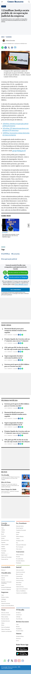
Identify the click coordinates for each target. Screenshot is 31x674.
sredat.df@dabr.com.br (21, 284)
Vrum (3, 610)
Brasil (2, 534)
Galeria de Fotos (20, 586)
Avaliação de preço (5, 621)
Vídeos (2, 623)
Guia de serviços (20, 580)
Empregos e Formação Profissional (6, 582)
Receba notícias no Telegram (18, 277)
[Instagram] (15, 661)
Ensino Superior (19, 528)
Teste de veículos (5, 618)
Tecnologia (3, 550)
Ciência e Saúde (4, 544)
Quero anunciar (4, 575)
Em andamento (19, 558)
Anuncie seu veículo (5, 614)
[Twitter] (9, 48)
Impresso (4, 592)
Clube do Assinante (5, 603)
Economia (9, 36)
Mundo (2, 538)
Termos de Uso (4, 559)
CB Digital (3, 599)
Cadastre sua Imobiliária (21, 593)
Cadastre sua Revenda (6, 631)
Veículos (3, 579)
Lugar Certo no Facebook (22, 588)
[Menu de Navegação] (2, 2)
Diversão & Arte (5, 540)
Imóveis (3, 577)
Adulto (2, 585)
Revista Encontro (22, 622)
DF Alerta (18, 612)
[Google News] (12, 48)
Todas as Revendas (5, 629)
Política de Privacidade (6, 557)
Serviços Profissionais (6, 587)
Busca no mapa (19, 574)
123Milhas (6, 254)
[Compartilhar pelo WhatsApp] (22, 335)
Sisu (17, 542)
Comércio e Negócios (6, 589)
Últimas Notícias (20, 536)
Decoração (18, 584)
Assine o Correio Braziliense (7, 605)
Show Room (18, 582)
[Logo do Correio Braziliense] (15, 2)
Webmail (3, 570)
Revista (18, 626)
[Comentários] (15, 48)
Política (3, 532)
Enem (17, 534)
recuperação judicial (9, 259)
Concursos (20, 552)
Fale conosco (19, 549)
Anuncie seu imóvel (20, 572)
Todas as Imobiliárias (21, 590)
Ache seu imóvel (20, 570)
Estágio (18, 532)
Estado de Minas (20, 636)
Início (2, 36)
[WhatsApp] (2, 48)
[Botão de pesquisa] (29, 2)
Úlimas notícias (19, 578)
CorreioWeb (5, 567)
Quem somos (4, 555)
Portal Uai (18, 638)
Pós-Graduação (19, 547)
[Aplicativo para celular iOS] (22, 648)
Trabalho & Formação (21, 530)
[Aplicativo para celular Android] (22, 653)
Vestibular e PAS (20, 540)
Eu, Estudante (21, 523)
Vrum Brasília (19, 618)
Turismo (3, 552)
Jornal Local (19, 614)
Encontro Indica (19, 630)
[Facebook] (5, 48)
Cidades (3, 530)
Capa (2, 527)
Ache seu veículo (5, 612)
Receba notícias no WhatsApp (17, 272)
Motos (2, 625)
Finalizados (18, 563)
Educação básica (20, 526)
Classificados (6, 573)
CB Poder (18, 616)
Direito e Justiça (5, 597)
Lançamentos (19, 576)
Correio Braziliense (5, 524)
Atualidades (19, 628)
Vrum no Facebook (5, 627)
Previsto (18, 556)
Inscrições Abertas (20, 560)
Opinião (3, 546)
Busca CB (3, 601)
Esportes (3, 542)
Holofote (3, 548)
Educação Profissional (21, 544)
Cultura (18, 538)
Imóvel (18, 567)
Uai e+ (17, 640)
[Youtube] (19, 661)
